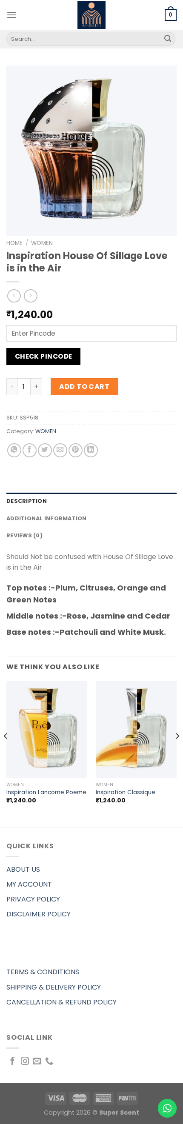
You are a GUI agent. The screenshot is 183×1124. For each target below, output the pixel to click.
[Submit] (167, 39)
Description (26, 501)
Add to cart (84, 386)
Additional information (46, 518)
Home (14, 243)
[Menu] (11, 14)
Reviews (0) (24, 535)
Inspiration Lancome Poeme (46, 792)
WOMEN (42, 243)
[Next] (177, 753)
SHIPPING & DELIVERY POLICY (53, 987)
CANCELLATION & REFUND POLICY (61, 1002)
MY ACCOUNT (29, 884)
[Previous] (6, 753)
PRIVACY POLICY (33, 899)
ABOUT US (23, 869)
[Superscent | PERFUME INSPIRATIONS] (91, 15)
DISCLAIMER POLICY (38, 914)
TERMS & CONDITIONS (42, 972)
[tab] (91, 501)
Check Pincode (43, 356)
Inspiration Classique (125, 792)
